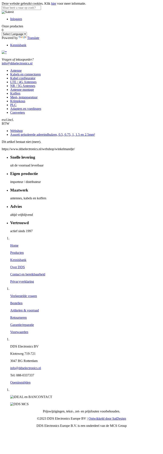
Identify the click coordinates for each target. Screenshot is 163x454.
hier (53, 3)
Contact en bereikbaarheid (27, 274)
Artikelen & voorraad (24, 310)
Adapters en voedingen (25, 108)
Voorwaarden (19, 332)
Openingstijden (20, 382)
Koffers (15, 93)
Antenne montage (22, 89)
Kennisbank (18, 45)
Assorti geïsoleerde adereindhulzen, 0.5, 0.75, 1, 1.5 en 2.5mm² (52, 134)
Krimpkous (17, 101)
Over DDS (17, 267)
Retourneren (18, 317)
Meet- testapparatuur (24, 97)
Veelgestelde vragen (23, 296)
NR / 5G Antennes (22, 86)
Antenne (16, 70)
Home (14, 245)
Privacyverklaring (22, 281)
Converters (17, 112)
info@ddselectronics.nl (17, 63)
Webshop (16, 131)
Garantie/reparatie (22, 325)
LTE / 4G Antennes (23, 82)
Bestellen (16, 303)
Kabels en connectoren (25, 74)
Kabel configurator (22, 78)
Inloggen (16, 19)
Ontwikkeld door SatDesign (107, 418)
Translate (33, 38)
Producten (17, 252)
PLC (13, 105)
